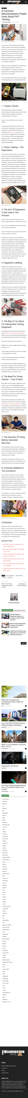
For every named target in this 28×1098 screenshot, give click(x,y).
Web (3, 997)
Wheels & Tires (6, 1002)
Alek (3, 705)
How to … (4, 911)
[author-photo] (14, 600)
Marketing (5, 934)
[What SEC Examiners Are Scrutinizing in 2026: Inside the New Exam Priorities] (14, 692)
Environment (5, 859)
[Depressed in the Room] (14, 758)
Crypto (4, 845)
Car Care (4, 827)
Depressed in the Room (10, 766)
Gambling (5, 880)
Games (4, 883)
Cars (3, 829)
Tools (3, 988)
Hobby (4, 901)
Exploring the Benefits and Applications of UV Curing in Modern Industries (18, 632)
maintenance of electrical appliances (12, 403)
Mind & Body (5, 939)
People (4, 955)
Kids (3, 915)
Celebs (4, 831)
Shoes (4, 964)
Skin (3, 967)
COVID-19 (4, 843)
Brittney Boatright (7, 22)
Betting (4, 808)
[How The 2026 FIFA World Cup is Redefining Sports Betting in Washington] (14, 715)
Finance (4, 871)
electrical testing (19, 575)
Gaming (4, 885)
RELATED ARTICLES (7, 610)
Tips (3, 985)
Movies (4, 943)
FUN (3, 876)
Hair (3, 894)
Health (4, 897)
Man (3, 932)
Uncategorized (6, 992)
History (4, 899)
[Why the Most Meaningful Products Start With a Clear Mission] (5, 625)
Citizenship (5, 838)
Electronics (5, 855)
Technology (8, 5)
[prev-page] (3, 639)
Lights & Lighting (6, 925)
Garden (4, 887)
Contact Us (4, 1068)
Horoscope (5, 908)
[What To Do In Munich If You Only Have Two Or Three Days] (14, 736)
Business (4, 822)
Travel (4, 990)
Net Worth (5, 950)
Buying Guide (5, 824)
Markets (4, 936)
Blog (3, 817)
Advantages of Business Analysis (21, 584)
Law (3, 918)
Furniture (4, 878)
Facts (3, 862)
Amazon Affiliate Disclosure (9, 1066)
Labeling (4, 577)
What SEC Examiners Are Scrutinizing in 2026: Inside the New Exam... (12, 702)
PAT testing (13, 132)
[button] (2, 2)
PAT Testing (9, 577)
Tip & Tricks (5, 983)
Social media (5, 969)
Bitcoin (4, 815)
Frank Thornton (5, 748)
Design (4, 848)
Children (4, 834)
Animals (4, 803)
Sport (3, 971)
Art (3, 806)
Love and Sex (5, 927)
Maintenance (5, 929)
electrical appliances (10, 575)
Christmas (5, 836)
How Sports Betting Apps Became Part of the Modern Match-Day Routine (14, 787)
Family (4, 864)
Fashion (4, 866)
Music (4, 948)
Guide (4, 892)
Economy (4, 850)
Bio (3, 810)
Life (3, 922)
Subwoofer (5, 976)
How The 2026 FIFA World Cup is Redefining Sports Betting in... (13, 724)
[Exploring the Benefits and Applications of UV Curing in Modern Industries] (5, 633)
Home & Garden (6, 906)
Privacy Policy (5, 1073)
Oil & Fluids (5, 953)
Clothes (4, 841)
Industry (4, 913)
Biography (5, 813)
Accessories (5, 799)
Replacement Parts (7, 962)
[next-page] (5, 639)
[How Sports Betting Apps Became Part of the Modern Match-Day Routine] (14, 777)
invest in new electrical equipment (14, 333)
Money (4, 941)
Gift (3, 890)
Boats (3, 820)
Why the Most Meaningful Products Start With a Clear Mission (17, 625)
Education (5, 852)
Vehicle (4, 995)
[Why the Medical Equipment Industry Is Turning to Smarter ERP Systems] (5, 616)
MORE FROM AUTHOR (19, 610)
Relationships (6, 960)
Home (3, 5)
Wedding (4, 999)
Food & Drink (5, 873)
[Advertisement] (14, 665)
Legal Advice (5, 920)
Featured (4, 869)
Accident (4, 801)
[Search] (26, 2)
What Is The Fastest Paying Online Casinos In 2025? (7, 585)
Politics (4, 957)
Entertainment (6, 857)
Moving (4, 946)
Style (3, 974)
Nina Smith (4, 727)
